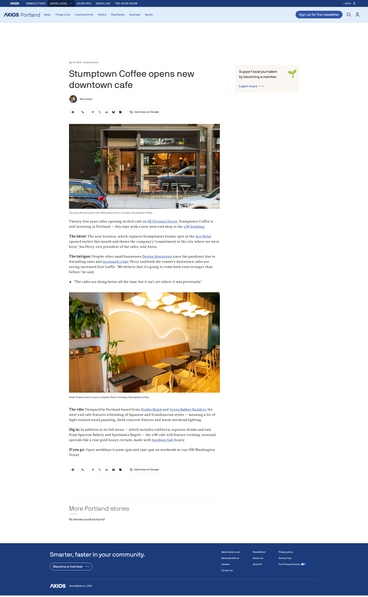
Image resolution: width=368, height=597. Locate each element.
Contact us (227, 570)
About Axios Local (230, 552)
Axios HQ (257, 564)
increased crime (116, 262)
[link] (73, 112)
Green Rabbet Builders (187, 409)
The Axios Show (126, 3)
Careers (225, 564)
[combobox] (61, 3)
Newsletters (35, 3)
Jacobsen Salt (162, 440)
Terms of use (284, 558)
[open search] (348, 14)
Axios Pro (84, 3)
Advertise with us (230, 558)
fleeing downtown (157, 256)
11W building (194, 226)
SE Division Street (162, 221)
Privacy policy (285, 552)
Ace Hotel (203, 236)
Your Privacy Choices (289, 564)
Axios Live (103, 3)
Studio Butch (151, 409)
